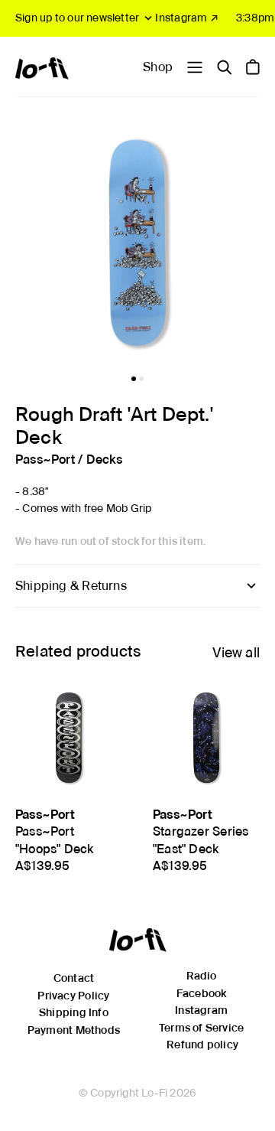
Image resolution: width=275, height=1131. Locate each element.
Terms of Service (201, 1028)
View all (236, 652)
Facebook (201, 993)
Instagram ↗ (186, 17)
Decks (104, 459)
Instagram (201, 1010)
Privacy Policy (73, 995)
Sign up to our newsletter (77, 17)
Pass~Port (45, 459)
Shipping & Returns (71, 586)
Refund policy (202, 1044)
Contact (73, 978)
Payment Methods (74, 1030)
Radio (201, 976)
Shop (158, 67)
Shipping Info (73, 1012)
